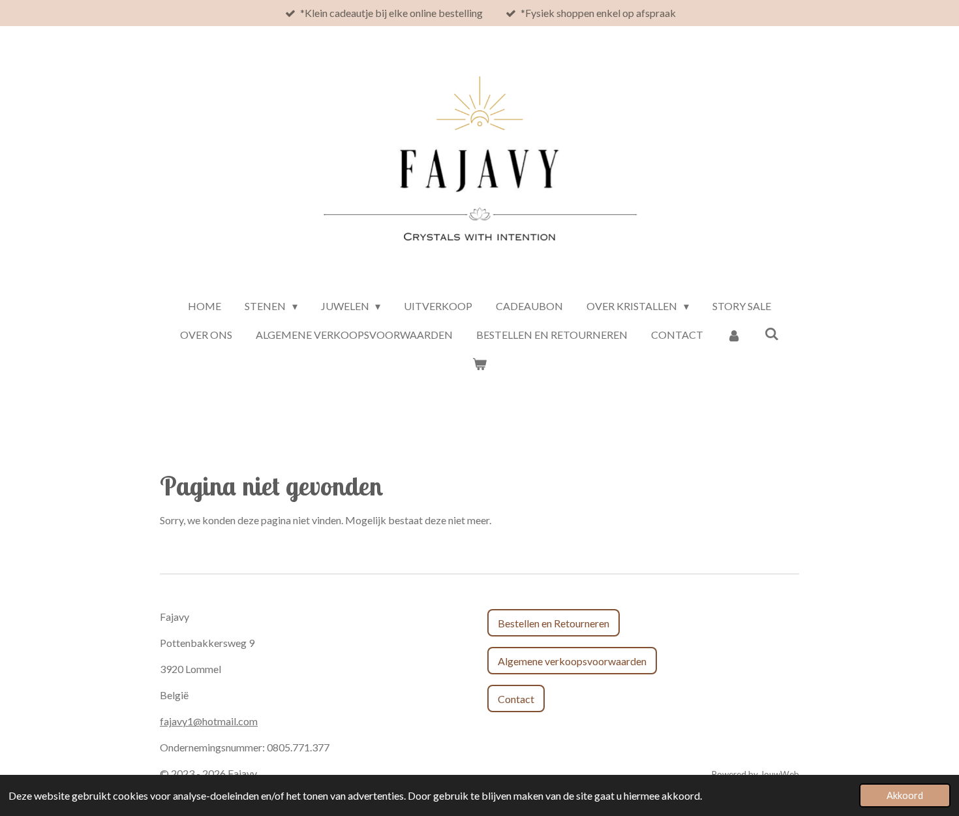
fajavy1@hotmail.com (209, 721)
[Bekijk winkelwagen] (479, 364)
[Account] (734, 335)
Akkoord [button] (905, 795)
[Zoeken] (771, 333)
